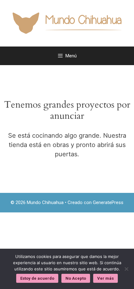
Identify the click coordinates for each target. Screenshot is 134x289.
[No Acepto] (126, 269)
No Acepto (75, 278)
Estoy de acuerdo (37, 278)
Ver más (105, 278)
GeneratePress (108, 202)
